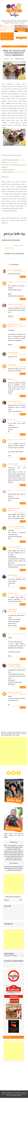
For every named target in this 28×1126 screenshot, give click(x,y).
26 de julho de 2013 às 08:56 (20, 366)
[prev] (1, 41)
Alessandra (13, 353)
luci (9, 490)
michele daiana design (14, 1095)
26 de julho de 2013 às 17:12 (20, 512)
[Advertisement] (13, 884)
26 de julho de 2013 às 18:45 (20, 577)
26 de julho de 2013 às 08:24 (20, 354)
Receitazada (13, 464)
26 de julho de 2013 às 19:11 (20, 595)
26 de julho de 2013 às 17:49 (20, 548)
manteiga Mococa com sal (18, 172)
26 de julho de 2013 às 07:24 (20, 281)
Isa (9, 634)
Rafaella (11, 419)
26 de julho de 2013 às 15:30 (20, 439)
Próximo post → (19, 245)
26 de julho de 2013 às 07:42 (20, 306)
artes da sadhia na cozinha (11, 1092)
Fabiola (11, 379)
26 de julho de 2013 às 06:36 (20, 271)
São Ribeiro (12, 575)
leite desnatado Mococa (13, 162)
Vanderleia (12, 593)
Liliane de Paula (15, 401)
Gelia (10, 440)
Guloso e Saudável (16, 527)
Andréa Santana (15, 692)
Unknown (12, 365)
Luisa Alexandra (15, 270)
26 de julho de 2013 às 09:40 (20, 380)
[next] (2, 41)
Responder (22, 276)
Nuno (10, 282)
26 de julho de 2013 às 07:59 (20, 326)
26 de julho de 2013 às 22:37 (20, 633)
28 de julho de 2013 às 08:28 (20, 694)
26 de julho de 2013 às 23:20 (19, 668)
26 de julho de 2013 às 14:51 (20, 421)
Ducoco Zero (22, 160)
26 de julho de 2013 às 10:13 (20, 403)
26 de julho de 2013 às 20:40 (19, 613)
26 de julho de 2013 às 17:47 (20, 528)
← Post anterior (8, 248)
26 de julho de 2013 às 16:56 (20, 490)
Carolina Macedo (15, 304)
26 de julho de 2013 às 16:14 (20, 465)
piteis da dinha (14, 547)
